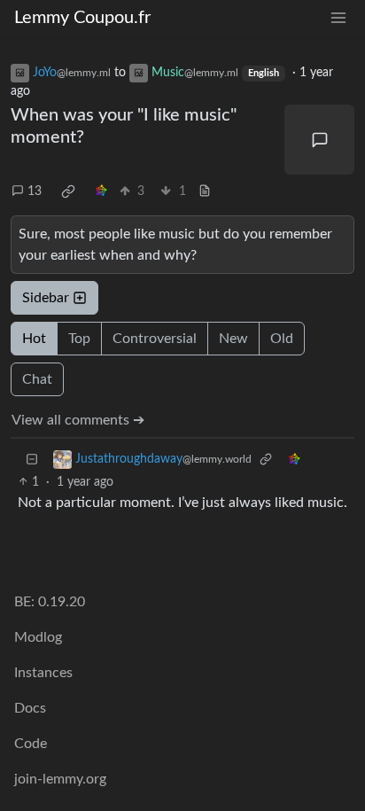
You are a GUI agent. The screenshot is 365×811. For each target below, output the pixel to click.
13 (34, 191)
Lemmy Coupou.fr (82, 18)
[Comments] (319, 140)
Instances (43, 673)
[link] (68, 191)
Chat (37, 379)
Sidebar (45, 298)
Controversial (155, 338)
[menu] (338, 18)
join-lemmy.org (60, 779)
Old (281, 338)
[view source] (204, 192)
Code (30, 744)
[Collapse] (32, 459)
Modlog (38, 637)
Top (79, 338)
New (233, 338)
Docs (30, 708)
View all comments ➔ (78, 420)
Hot (34, 338)
